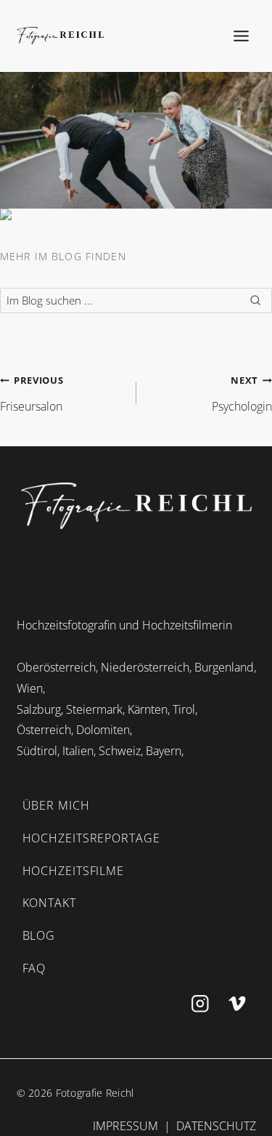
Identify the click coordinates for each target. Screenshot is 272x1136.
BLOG (39, 935)
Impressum (125, 1126)
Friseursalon (31, 394)
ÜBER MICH (56, 805)
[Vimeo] (236, 1003)
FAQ (34, 968)
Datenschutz (216, 1126)
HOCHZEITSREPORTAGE (91, 838)
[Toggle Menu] (241, 35)
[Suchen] (255, 300)
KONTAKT (49, 903)
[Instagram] (199, 1003)
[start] (136, 506)
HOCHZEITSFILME (73, 871)
